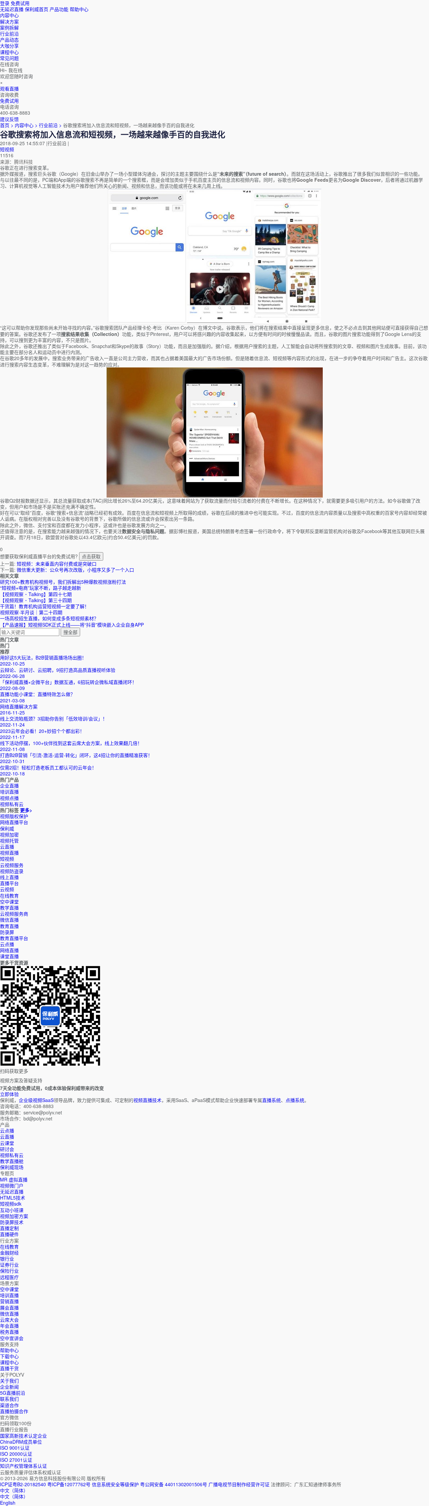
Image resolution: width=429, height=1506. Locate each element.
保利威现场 (11, 1167)
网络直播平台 (14, 822)
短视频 (7, 149)
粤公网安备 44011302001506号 (173, 1484)
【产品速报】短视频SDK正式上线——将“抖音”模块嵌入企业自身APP (72, 624)
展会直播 (9, 1307)
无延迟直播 (11, 9)
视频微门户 (11, 1185)
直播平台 (9, 883)
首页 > (6, 125)
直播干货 (9, 1368)
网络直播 (9, 950)
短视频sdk (10, 1203)
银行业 (7, 1258)
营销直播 (9, 1301)
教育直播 (9, 926)
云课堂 (7, 1143)
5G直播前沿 (12, 1392)
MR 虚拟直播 (13, 1179)
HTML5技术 (12, 1197)
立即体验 (9, 1094)
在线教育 (9, 895)
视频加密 (9, 834)
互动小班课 (11, 1210)
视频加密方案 (14, 1216)
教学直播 (9, 907)
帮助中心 (79, 9)
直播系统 (271, 1100)
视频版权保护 (14, 816)
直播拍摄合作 (14, 1411)
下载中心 (9, 1356)
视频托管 (9, 840)
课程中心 (9, 1362)
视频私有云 (11, 1155)
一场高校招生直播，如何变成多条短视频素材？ (49, 618)
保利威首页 (36, 9)
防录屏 (7, 932)
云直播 (7, 846)
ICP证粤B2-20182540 (23, 1484)
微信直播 (9, 919)
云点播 (7, 944)
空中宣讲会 (11, 1338)
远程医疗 (9, 1277)
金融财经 (9, 1252)
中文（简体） (14, 1496)
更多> (26, 810)
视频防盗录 (11, 871)
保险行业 (9, 1270)
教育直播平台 (14, 938)
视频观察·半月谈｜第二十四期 (31, 612)
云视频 (7, 889)
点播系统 (295, 1100)
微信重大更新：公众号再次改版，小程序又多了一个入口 (75, 569)
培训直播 (9, 1295)
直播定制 (9, 1228)
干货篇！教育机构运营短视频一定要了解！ (44, 606)
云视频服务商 (14, 913)
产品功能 (59, 9)
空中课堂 (9, 901)
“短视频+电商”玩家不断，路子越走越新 (40, 587)
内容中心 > (26, 125)
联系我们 (9, 1398)
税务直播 (9, 1331)
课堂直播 (9, 956)
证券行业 (9, 1264)
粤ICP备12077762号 (68, 1484)
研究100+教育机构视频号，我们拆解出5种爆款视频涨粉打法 (63, 581)
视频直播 (9, 852)
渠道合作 (9, 1405)
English (7, 1502)
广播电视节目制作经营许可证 (238, 1484)
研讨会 (7, 1149)
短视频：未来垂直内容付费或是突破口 (57, 563)
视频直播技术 (147, 1100)
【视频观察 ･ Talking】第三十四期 (36, 600)
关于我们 (9, 1380)
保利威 (7, 828)
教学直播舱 (11, 1161)
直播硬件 (9, 1234)
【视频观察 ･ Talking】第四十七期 (36, 594)
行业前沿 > (51, 125)
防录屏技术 (11, 1222)
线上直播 (9, 877)
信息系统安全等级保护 (115, 1484)
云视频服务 (11, 865)
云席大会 (9, 1319)
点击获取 (91, 556)
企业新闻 (9, 1386)
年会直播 (9, 1325)
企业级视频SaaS (36, 1100)
